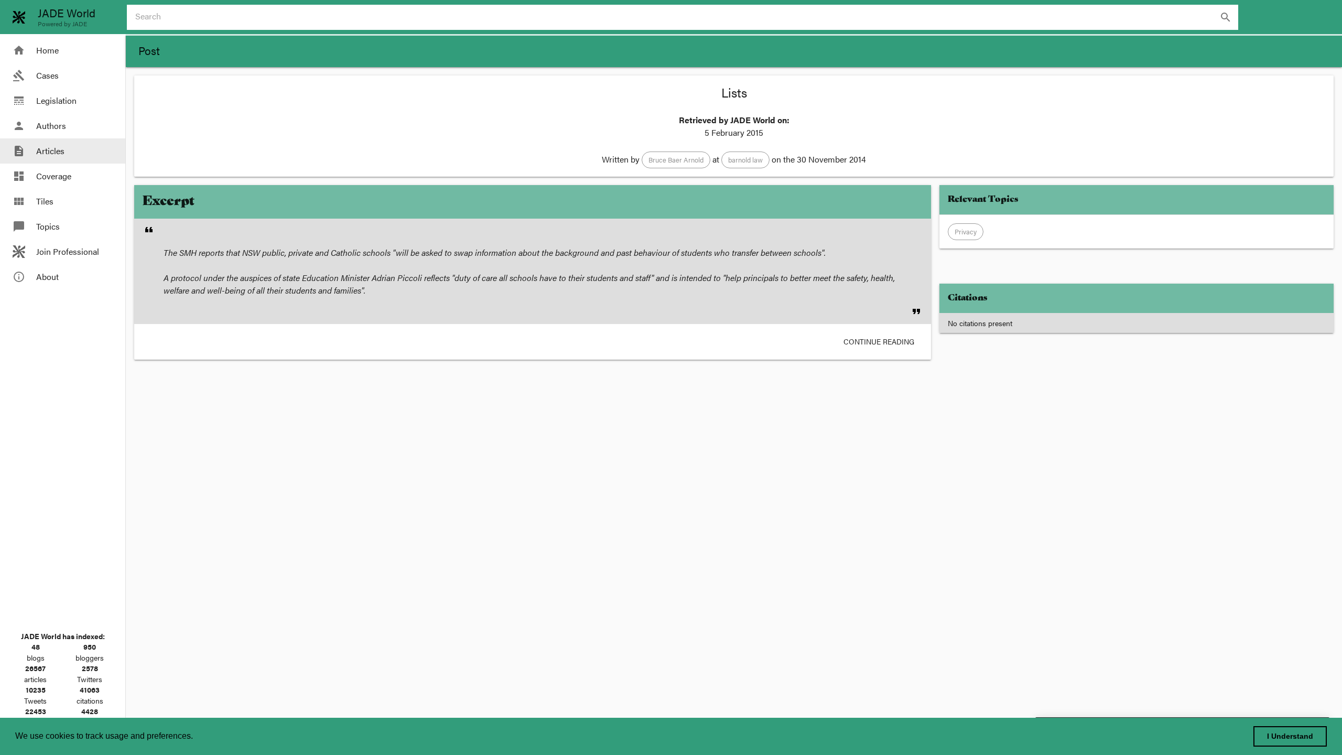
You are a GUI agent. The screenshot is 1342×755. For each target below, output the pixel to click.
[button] (676, 160)
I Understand (1290, 736)
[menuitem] (62, 50)
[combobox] (686, 17)
